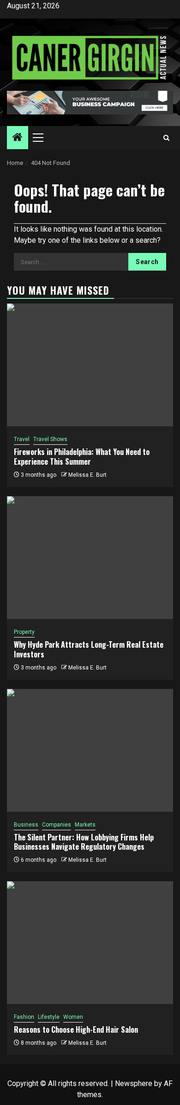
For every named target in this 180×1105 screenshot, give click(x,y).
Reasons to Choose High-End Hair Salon (76, 1029)
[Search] (166, 138)
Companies (56, 824)
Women (73, 1017)
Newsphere (133, 1083)
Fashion (24, 1017)
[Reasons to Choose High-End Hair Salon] (90, 942)
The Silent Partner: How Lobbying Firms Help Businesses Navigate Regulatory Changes (84, 842)
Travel (22, 439)
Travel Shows (50, 439)
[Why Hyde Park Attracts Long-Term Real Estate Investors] (90, 557)
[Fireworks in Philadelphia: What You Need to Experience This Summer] (90, 364)
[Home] (17, 138)
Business (26, 824)
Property (24, 632)
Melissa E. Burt (87, 475)
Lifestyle (49, 1017)
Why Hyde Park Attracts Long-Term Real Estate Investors (88, 649)
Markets (85, 824)
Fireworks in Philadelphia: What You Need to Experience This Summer (82, 456)
